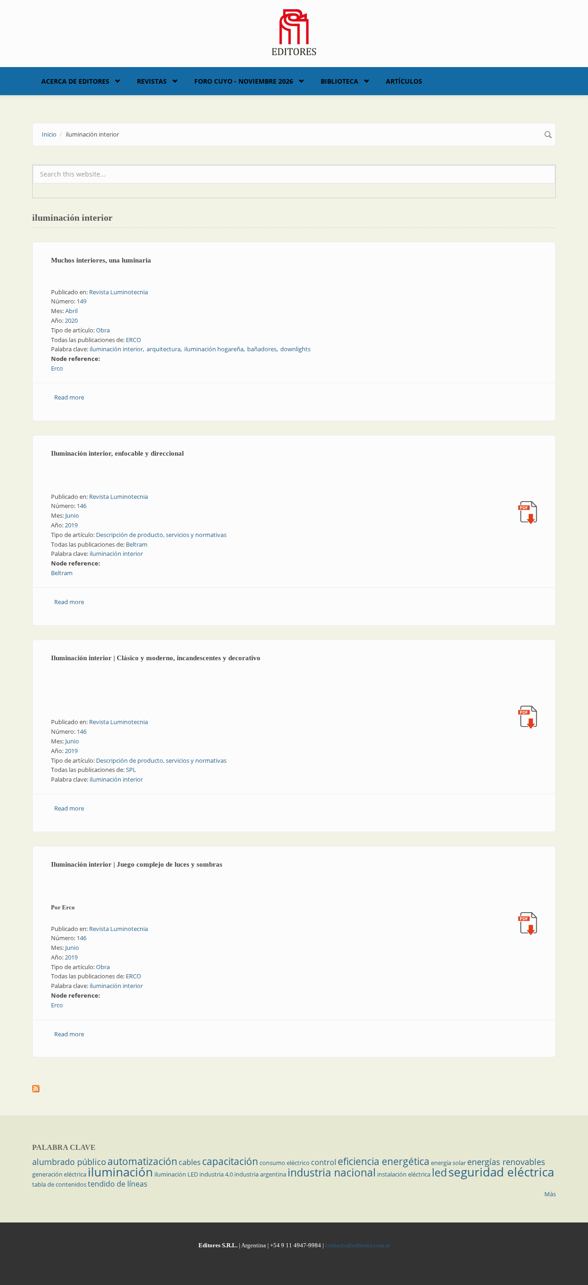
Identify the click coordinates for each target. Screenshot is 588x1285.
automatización (142, 1161)
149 (81, 301)
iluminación (120, 1172)
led (439, 1172)
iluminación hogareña (213, 349)
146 (81, 506)
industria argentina (260, 1174)
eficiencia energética (384, 1161)
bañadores (262, 349)
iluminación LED (176, 1174)
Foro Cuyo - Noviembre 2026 (243, 81)
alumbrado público (69, 1161)
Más (550, 1194)
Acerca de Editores (75, 81)
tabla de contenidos (59, 1184)
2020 (71, 320)
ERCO (133, 340)
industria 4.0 (216, 1174)
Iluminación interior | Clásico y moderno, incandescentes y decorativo (155, 658)
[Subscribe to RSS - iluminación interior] (294, 1088)
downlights (295, 349)
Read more (69, 397)
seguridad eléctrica (501, 1172)
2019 (71, 525)
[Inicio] (294, 31)
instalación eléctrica (403, 1174)
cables (190, 1162)
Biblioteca (339, 81)
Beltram (136, 544)
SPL (131, 769)
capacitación (230, 1161)
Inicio (49, 134)
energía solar (448, 1163)
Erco (57, 368)
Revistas (152, 81)
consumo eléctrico (285, 1163)
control (323, 1162)
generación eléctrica (59, 1174)
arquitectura (164, 349)
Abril (71, 311)
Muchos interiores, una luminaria (101, 260)
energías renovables (506, 1161)
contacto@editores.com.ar (357, 1245)
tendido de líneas (117, 1184)
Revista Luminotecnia (118, 292)
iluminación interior (116, 349)
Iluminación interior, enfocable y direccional (117, 453)
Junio (72, 515)
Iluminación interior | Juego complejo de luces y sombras (136, 864)
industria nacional (332, 1172)
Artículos (404, 81)
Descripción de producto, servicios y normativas (161, 535)
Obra (103, 330)
